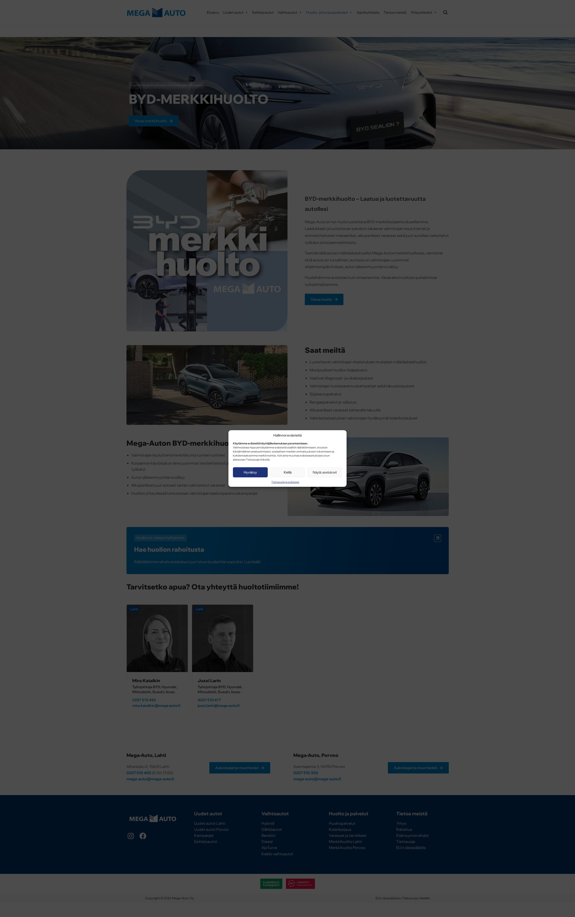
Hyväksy (250, 472)
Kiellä (288, 472)
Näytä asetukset (325, 472)
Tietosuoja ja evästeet (285, 482)
